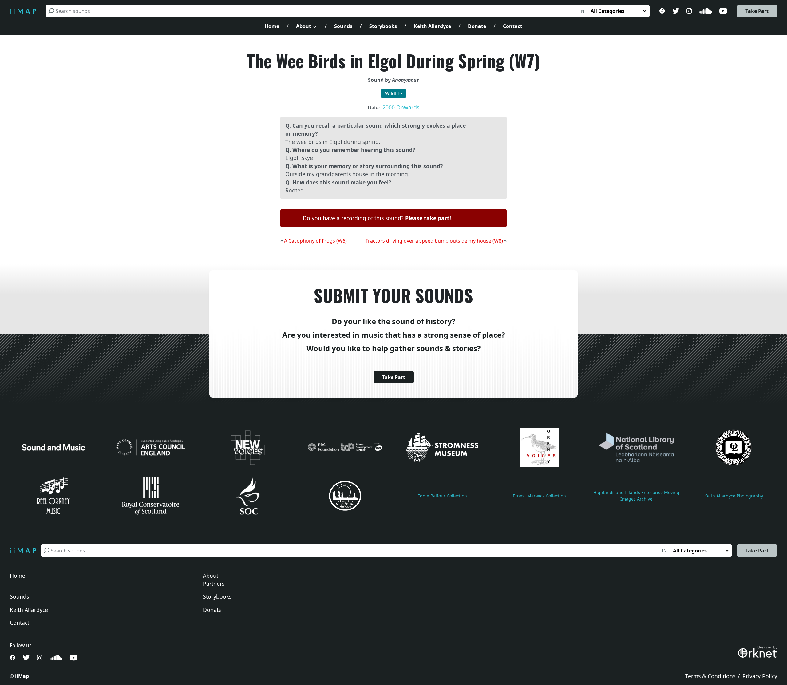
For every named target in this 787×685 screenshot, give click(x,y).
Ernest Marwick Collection (539, 496)
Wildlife (393, 93)
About (303, 26)
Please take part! (428, 218)
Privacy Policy (759, 676)
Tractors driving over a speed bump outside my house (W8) (434, 240)
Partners (213, 583)
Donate (477, 26)
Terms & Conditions (710, 676)
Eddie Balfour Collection (442, 496)
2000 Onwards (400, 107)
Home (272, 26)
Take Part (757, 11)
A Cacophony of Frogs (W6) (315, 240)
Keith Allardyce (432, 26)
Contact (512, 26)
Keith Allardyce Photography (733, 496)
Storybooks (383, 26)
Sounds (343, 26)
